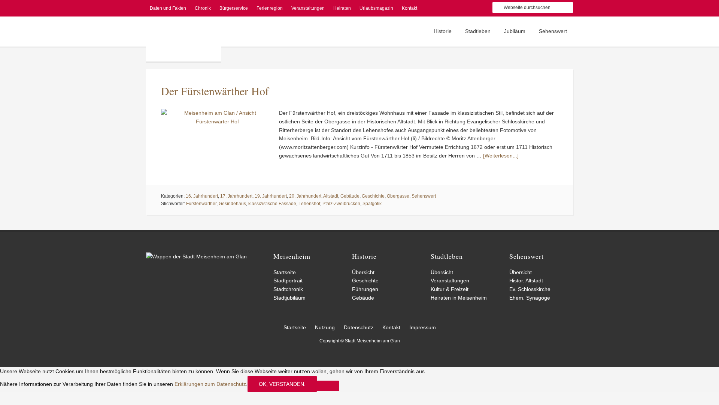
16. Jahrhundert (202, 196)
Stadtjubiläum (289, 298)
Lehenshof (309, 203)
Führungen (365, 289)
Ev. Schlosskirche (529, 289)
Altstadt (330, 196)
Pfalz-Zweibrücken (341, 203)
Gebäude (350, 196)
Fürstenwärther (201, 203)
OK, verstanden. (282, 384)
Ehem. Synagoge (529, 298)
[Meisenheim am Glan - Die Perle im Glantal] (196, 257)
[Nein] (328, 386)
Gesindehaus (232, 203)
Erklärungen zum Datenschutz (210, 384)
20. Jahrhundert (305, 196)
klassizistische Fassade (272, 203)
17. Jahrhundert (236, 196)
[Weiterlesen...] (501, 156)
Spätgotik (372, 203)
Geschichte (373, 196)
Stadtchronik (288, 289)
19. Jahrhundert (271, 196)
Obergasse (398, 196)
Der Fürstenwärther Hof (215, 90)
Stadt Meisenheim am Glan (183, 39)
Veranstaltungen (450, 281)
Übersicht (363, 272)
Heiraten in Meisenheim (459, 298)
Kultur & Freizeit (449, 289)
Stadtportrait (288, 281)
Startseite (284, 272)
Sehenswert (424, 196)
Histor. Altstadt (526, 281)
